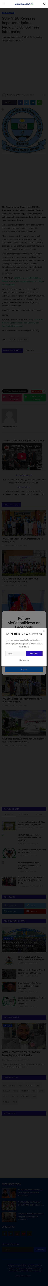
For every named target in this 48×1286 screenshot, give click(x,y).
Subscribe (34, 653)
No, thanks (24, 660)
